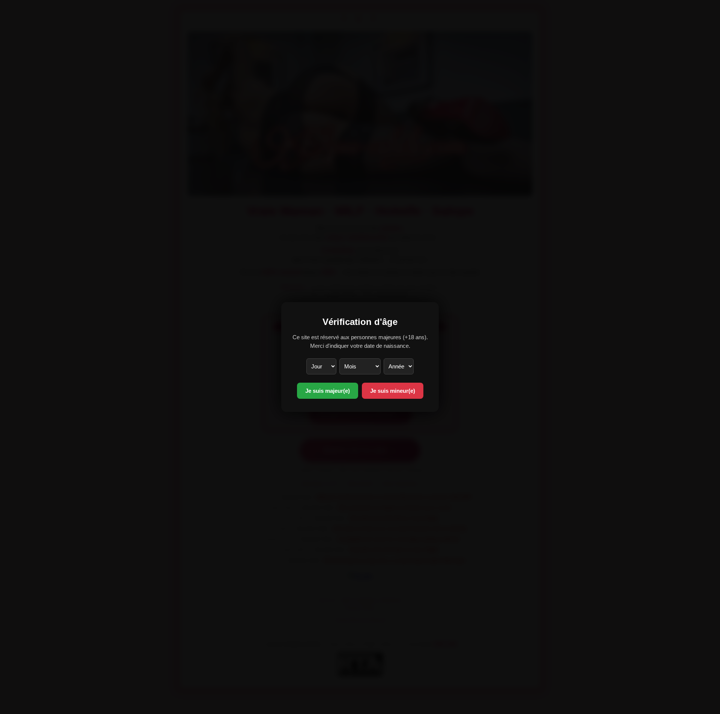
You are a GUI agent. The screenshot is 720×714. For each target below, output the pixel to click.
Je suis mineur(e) (392, 391)
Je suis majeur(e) (327, 391)
